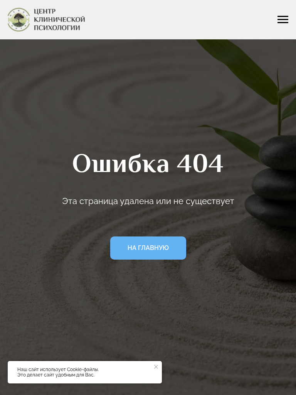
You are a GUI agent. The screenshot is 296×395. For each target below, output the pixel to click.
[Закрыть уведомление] (156, 367)
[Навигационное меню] (283, 20)
